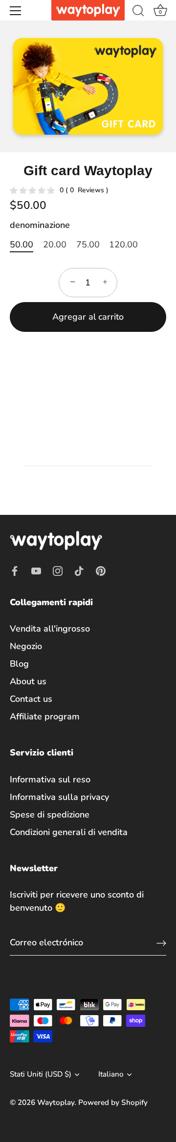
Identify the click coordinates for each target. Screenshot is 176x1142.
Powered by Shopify (113, 1102)
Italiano (111, 1074)
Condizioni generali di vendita (69, 832)
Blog (19, 664)
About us (28, 681)
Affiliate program (45, 716)
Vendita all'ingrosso (50, 628)
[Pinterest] (101, 570)
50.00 (21, 245)
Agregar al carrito (88, 317)
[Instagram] (58, 570)
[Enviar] (161, 942)
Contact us (31, 699)
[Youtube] (36, 570)
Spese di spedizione (49, 814)
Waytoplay (55, 1102)
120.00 (123, 245)
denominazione (40, 225)
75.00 (88, 245)
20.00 (54, 245)
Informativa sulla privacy (59, 797)
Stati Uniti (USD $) (40, 1074)
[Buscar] (138, 12)
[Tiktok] (79, 570)
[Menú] (15, 10)
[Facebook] (15, 570)
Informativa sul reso (50, 779)
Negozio (26, 646)
